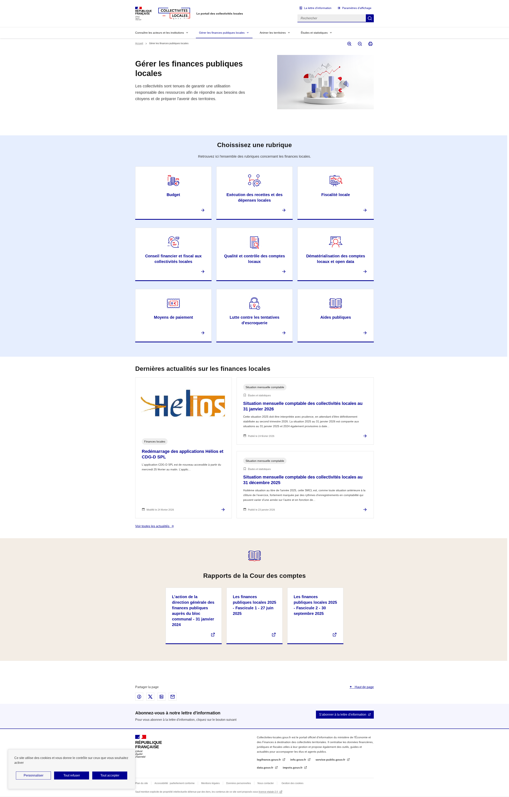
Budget (173, 194)
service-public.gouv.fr (331, 759)
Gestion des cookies (292, 783)
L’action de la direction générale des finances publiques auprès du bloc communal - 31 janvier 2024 (193, 611)
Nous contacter (265, 783)
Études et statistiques (314, 32)
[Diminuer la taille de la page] (359, 44)
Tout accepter (109, 775)
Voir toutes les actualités (152, 526)
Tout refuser (71, 775)
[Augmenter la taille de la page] (349, 44)
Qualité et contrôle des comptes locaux (254, 259)
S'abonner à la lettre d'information (342, 714)
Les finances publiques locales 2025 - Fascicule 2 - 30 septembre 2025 (315, 605)
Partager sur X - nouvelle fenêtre (150, 697)
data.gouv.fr (265, 767)
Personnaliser (33, 775)
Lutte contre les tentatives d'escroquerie (254, 320)
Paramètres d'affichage (356, 8)
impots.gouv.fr (293, 767)
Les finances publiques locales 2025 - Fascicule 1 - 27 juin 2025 (254, 605)
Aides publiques (335, 317)
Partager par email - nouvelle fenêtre (173, 697)
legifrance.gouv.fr (269, 759)
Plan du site (141, 783)
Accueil (139, 43)
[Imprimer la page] (370, 44)
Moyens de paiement (173, 317)
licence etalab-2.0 (269, 791)
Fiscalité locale (335, 194)
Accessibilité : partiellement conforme (174, 783)
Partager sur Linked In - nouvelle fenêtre (161, 697)
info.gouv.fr (298, 759)
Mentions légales (210, 783)
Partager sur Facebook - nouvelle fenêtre (139, 697)
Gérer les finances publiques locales (222, 32)
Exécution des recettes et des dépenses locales (254, 197)
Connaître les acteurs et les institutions (159, 32)
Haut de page (364, 687)
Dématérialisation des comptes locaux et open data (335, 259)
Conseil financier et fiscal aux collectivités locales (173, 259)
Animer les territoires (273, 32)
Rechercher (370, 18)
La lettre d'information (317, 8)
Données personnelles (238, 783)
